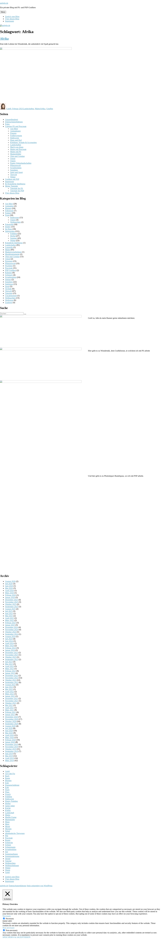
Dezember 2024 (11, 627)
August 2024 (10, 636)
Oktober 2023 (10, 657)
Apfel (7, 771)
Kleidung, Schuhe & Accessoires (23, 142)
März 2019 (9, 760)
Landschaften (28, 109)
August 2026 (10, 581)
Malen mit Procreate (18, 149)
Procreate (9, 268)
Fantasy (8, 213)
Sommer (13, 238)
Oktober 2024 (10, 632)
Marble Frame (10, 817)
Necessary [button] (7, 916)
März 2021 (9, 710)
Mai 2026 (9, 588)
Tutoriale (8, 293)
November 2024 (11, 629)
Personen (8, 261)
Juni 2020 (9, 731)
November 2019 (11, 747)
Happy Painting (11, 801)
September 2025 (11, 607)
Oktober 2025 (10, 604)
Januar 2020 (10, 742)
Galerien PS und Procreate (15, 126)
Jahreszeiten (10, 231)
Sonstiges (14, 170)
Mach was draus (16, 147)
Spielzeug (9, 284)
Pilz (6, 836)
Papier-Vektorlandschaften (20, 163)
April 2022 (9, 692)
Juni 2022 (9, 687)
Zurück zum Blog (12, 16)
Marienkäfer (10, 819)
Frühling (13, 234)
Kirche (8, 808)
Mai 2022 (9, 689)
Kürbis (8, 810)
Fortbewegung (16, 136)
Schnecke (9, 842)
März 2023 (9, 669)
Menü (3, 12)
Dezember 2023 (11, 652)
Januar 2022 (10, 696)
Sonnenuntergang (12, 856)
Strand (7, 859)
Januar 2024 (10, 650)
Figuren (13, 133)
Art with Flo (10, 774)
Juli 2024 (8, 639)
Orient (12, 158)
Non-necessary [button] (9, 928)
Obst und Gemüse (17, 156)
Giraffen (49, 109)
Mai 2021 (9, 705)
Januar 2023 (10, 673)
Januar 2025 (10, 625)
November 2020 (11, 719)
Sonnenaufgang (11, 854)
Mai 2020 (9, 733)
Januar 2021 (10, 714)
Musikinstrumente (12, 254)
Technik (8, 289)
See (6, 852)
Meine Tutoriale (11, 186)
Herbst (13, 236)
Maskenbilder (15, 154)
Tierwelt (13, 175)
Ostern (13, 161)
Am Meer (14, 129)
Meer (7, 824)
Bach (7, 776)
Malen (37, 109)
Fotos (7, 124)
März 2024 (9, 646)
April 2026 (9, 590)
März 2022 (9, 694)
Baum (7, 778)
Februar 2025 (10, 623)
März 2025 (9, 620)
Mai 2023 (9, 664)
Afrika (4, 38)
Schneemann (10, 847)
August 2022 (10, 685)
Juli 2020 (8, 728)
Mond (7, 826)
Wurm (7, 870)
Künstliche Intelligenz (14, 243)
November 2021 (11, 701)
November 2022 (11, 678)
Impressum (9, 21)
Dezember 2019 (11, 744)
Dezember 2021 (11, 698)
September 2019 (11, 751)
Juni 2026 (9, 586)
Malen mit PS (15, 152)
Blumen (8, 208)
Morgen (8, 829)
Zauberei (8, 302)
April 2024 (9, 643)
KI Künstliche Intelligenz (15, 184)
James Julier (10, 806)
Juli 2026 (8, 584)
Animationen (15, 131)
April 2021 (9, 708)
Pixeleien (8, 266)
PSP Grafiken (10, 270)
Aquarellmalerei (11, 119)
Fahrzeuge (9, 211)
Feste (7, 215)
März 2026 (9, 593)
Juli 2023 (8, 662)
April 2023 (9, 666)
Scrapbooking (15, 168)
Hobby (8, 227)
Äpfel (7, 872)
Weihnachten (15, 222)
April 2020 (9, 735)
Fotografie (9, 224)
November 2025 (11, 602)
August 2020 (10, 726)
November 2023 (11, 655)
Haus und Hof (16, 140)
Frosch (8, 794)
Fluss (7, 792)
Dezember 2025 (11, 600)
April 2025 (9, 618)
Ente (7, 783)
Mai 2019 (9, 756)
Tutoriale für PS (16, 188)
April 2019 (9, 758)
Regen (7, 840)
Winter (13, 177)
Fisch (7, 790)
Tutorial (8, 861)
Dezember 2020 (11, 717)
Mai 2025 (9, 616)
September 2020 (11, 724)
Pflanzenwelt (15, 165)
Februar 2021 (10, 712)
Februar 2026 (10, 595)
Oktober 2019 (10, 749)
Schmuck (9, 275)
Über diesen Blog (12, 19)
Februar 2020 (10, 740)
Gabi (8, 109)
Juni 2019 (9, 754)
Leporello (9, 247)
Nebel (7, 831)
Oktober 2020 (10, 721)
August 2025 (10, 609)
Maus (7, 822)
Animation (9, 206)
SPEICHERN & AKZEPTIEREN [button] (16, 937)
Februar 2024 (10, 648)
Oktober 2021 (10, 703)
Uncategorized (11, 296)
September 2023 (11, 659)
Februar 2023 (10, 671)
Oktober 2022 (10, 680)
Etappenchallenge (12, 785)
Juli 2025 (8, 611)
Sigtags (8, 279)
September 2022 (11, 682)
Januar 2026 (10, 597)
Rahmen (8, 273)
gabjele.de (4, 3)
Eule (7, 787)
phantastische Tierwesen (15, 833)
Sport (7, 286)
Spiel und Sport (16, 172)
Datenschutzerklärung (14, 122)
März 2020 (9, 737)
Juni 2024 (9, 641)
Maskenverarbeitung (13, 252)
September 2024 (11, 634)
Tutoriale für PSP (17, 191)
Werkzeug (9, 300)
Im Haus (8, 229)
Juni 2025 (9, 613)
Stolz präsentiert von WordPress (39, 886)
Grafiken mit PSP (12, 179)
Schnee (8, 845)
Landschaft (9, 813)
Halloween (14, 138)
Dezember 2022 (11, 675)
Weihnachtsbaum (12, 865)
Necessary (10, 919)
